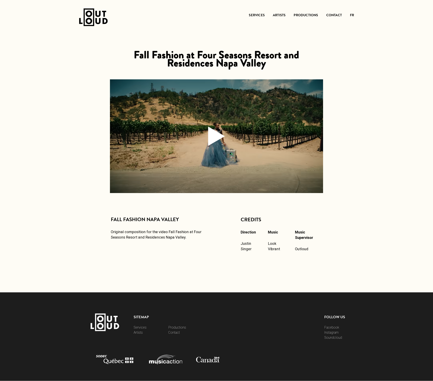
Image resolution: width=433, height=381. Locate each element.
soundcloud (333, 337)
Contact (334, 15)
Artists (279, 15)
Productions (306, 15)
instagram (331, 332)
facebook (331, 327)
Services (257, 15)
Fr (352, 15)
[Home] (93, 22)
